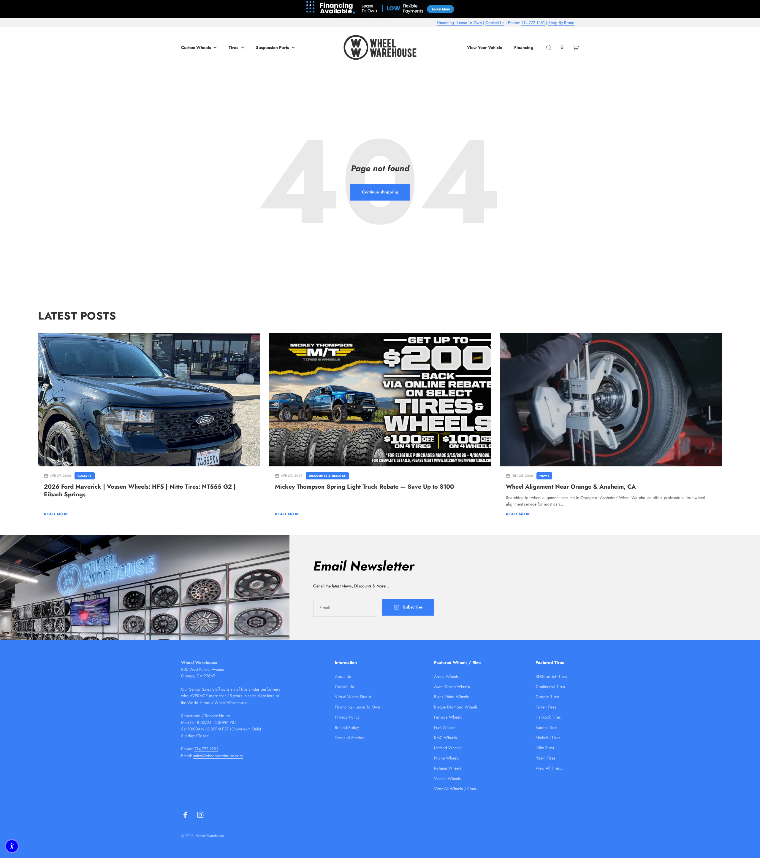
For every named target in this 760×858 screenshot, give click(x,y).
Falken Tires (546, 707)
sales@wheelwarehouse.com (218, 756)
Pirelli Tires (545, 758)
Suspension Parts (272, 47)
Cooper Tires (547, 697)
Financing (523, 47)
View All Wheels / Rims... (456, 789)
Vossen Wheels (447, 778)
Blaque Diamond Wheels (456, 707)
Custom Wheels (196, 47)
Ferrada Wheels (448, 717)
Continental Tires (550, 686)
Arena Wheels (446, 676)
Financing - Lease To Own (459, 23)
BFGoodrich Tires (551, 676)
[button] (12, 846)
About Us (343, 676)
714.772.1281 (533, 23)
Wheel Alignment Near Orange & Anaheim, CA (571, 486)
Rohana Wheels (447, 768)
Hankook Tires (548, 717)
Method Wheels (447, 748)
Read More (59, 514)
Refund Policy (347, 727)
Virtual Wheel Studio (353, 697)
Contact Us (494, 23)
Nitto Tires (545, 748)
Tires (233, 47)
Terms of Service (349, 738)
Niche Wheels (446, 758)
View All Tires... (549, 768)
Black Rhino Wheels (451, 697)
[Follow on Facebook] (185, 815)
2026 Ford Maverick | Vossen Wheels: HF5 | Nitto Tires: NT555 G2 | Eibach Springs (140, 490)
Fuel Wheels (444, 727)
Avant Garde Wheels (452, 686)
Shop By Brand (561, 23)
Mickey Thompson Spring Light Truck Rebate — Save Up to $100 (364, 486)
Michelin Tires (548, 738)
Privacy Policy (347, 717)
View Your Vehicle (484, 47)
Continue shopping (380, 192)
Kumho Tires (547, 727)
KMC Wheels (445, 738)
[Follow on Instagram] (200, 815)
